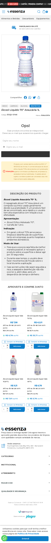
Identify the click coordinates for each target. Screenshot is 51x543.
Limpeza (14, 106)
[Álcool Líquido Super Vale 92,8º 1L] (13, 383)
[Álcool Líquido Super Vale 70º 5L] (37, 320)
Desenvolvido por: (19, 516)
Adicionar (17, 346)
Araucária (45, 115)
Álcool (24, 106)
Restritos (35, 106)
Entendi (25, 539)
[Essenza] (16, 11)
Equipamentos (43, 18)
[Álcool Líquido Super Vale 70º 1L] (13, 320)
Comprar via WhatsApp (15, 342)
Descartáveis (28, 18)
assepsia (22, 247)
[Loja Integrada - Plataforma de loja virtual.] (25, 512)
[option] (10, 18)
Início (4, 106)
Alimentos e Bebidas (10, 18)
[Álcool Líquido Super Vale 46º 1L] (37, 383)
